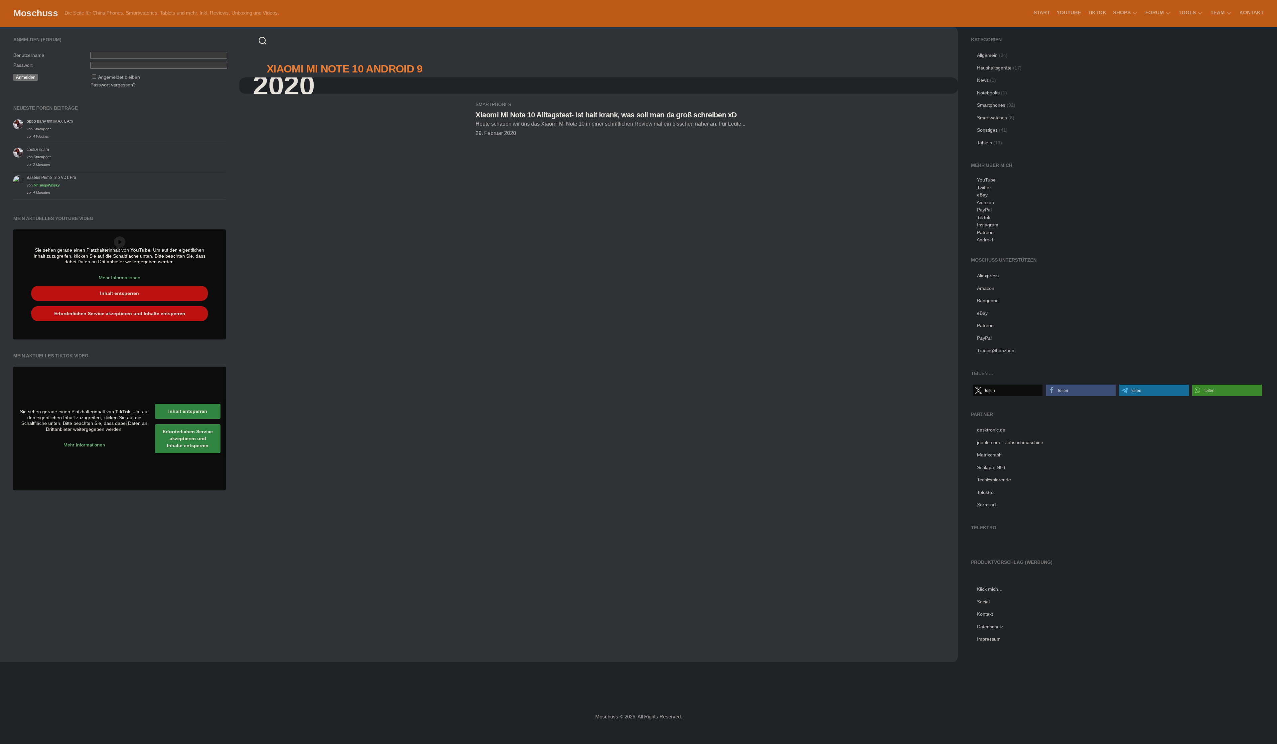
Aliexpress (988, 275)
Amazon (985, 202)
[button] (1008, 390)
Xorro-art (986, 504)
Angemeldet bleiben (119, 77)
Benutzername (28, 55)
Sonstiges (987, 130)
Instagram (987, 224)
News (983, 80)
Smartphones (493, 104)
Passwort (23, 65)
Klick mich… (990, 589)
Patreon (985, 232)
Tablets (984, 142)
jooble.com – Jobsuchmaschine (1010, 442)
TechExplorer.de (994, 479)
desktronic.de (991, 430)
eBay (982, 194)
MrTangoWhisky (47, 185)
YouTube (1069, 12)
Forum (1154, 12)
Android (985, 239)
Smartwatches (992, 117)
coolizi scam (38, 149)
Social (983, 601)
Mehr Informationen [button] (119, 277)
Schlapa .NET (991, 467)
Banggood (988, 300)
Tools (1187, 12)
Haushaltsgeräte (994, 67)
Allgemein (987, 55)
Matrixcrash (989, 454)
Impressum (989, 639)
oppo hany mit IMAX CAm (50, 121)
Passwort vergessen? (113, 84)
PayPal (984, 209)
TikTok (1097, 12)
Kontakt (1251, 12)
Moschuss (35, 13)
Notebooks (988, 92)
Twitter (984, 187)
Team (1217, 12)
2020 (284, 85)
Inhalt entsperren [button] (119, 293)
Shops (1122, 12)
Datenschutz (990, 626)
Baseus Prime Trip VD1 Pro (51, 177)
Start (1042, 12)
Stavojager (42, 129)
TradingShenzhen (995, 350)
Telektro (985, 492)
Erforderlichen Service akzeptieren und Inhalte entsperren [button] (119, 313)
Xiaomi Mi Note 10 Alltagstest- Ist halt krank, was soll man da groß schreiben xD (606, 115)
